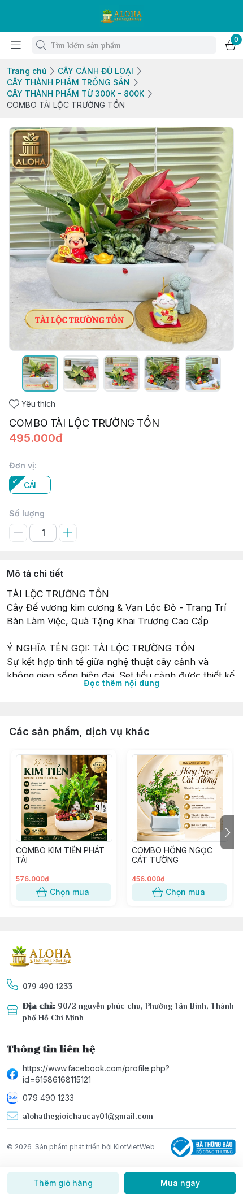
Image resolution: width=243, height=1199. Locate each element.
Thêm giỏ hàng (63, 1183)
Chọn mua (69, 892)
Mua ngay (180, 1183)
